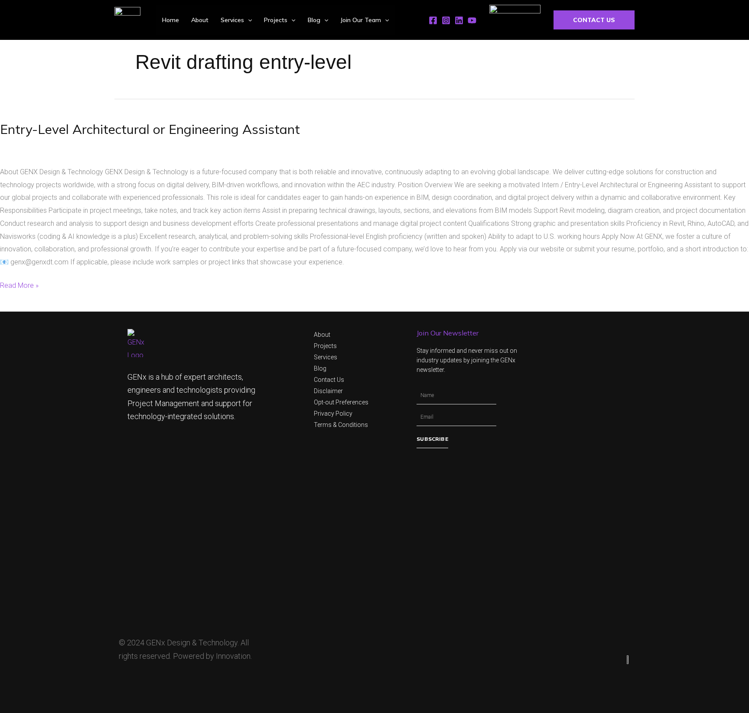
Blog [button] (314, 20)
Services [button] (232, 20)
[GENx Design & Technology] (127, 20)
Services (325, 357)
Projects (325, 345)
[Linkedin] (459, 20)
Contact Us (329, 379)
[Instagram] (446, 20)
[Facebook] (433, 20)
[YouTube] (472, 20)
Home (170, 20)
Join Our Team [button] (360, 20)
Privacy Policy (333, 413)
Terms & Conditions (341, 424)
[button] (248, 20)
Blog (320, 368)
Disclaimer (328, 390)
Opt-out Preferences (341, 402)
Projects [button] (275, 20)
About (199, 20)
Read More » (19, 284)
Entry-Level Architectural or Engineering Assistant (150, 129)
